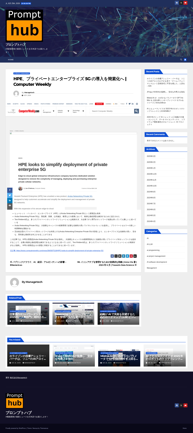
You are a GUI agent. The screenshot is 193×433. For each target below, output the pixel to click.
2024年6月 (151, 209)
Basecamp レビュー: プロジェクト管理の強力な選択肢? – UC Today (73, 317)
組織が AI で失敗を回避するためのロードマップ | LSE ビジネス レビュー (118, 317)
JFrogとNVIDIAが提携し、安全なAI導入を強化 (166, 92)
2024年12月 (152, 174)
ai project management (21, 73)
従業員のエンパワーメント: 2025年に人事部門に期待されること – (28, 317)
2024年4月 (151, 221)
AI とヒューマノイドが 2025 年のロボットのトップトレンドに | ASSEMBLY (164, 358)
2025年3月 (151, 156)
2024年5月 (151, 215)
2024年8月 (151, 198)
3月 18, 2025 (16, 363)
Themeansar (44, 428)
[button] (181, 60)
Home (10, 60)
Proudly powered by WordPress (16, 428)
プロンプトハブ (15, 44)
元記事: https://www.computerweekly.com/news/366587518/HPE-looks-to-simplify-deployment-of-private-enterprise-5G (56, 251)
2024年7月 (151, 204)
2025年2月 (151, 162)
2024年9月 (151, 192)
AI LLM (150, 244)
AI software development (157, 262)
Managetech (29, 92)
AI (148, 238)
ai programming (153, 250)
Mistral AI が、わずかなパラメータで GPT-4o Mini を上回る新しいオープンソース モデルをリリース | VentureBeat (165, 100)
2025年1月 (151, 168)
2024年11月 (151, 180)
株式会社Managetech (18, 378)
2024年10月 (152, 186)
